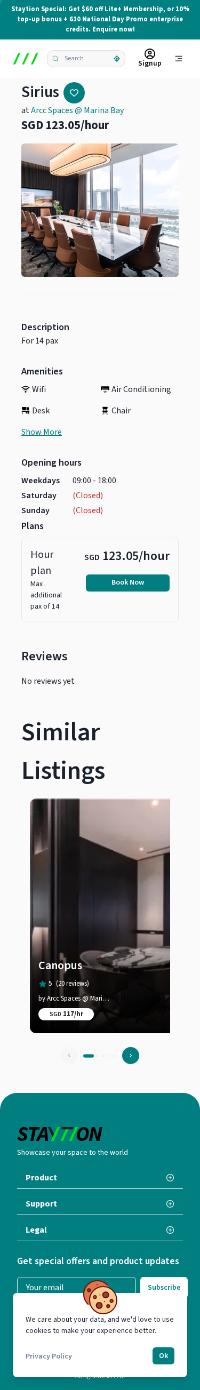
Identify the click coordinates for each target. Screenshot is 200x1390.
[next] (130, 1055)
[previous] (69, 1055)
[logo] (25, 59)
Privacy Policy (49, 1356)
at (72, 110)
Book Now (127, 582)
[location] (116, 58)
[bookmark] (74, 92)
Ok (163, 1356)
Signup (150, 63)
